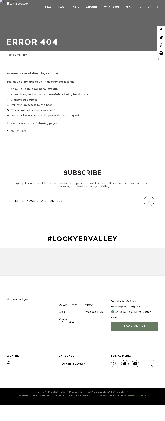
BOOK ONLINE (135, 326)
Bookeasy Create (135, 396)
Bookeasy (101, 396)
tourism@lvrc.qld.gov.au (126, 306)
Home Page (18, 131)
